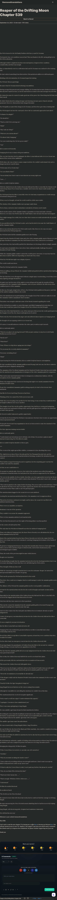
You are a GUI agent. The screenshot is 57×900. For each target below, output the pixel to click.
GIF (8, 889)
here (35, 824)
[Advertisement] (28, 38)
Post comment (49, 889)
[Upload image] (6, 890)
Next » (40, 898)
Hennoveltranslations (12, 2)
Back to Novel (28, 19)
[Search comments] (11, 861)
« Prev (34, 898)
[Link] (11, 890)
